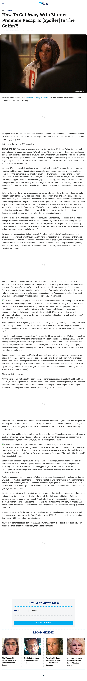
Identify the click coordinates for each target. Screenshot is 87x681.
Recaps (9, 10)
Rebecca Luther (11, 31)
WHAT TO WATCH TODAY (45, 603)
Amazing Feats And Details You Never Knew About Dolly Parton (74, 662)
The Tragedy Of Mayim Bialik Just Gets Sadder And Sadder (9, 661)
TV (3, 10)
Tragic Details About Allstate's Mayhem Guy (31, 660)
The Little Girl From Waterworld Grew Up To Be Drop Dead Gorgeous (53, 661)
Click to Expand (44, 623)
